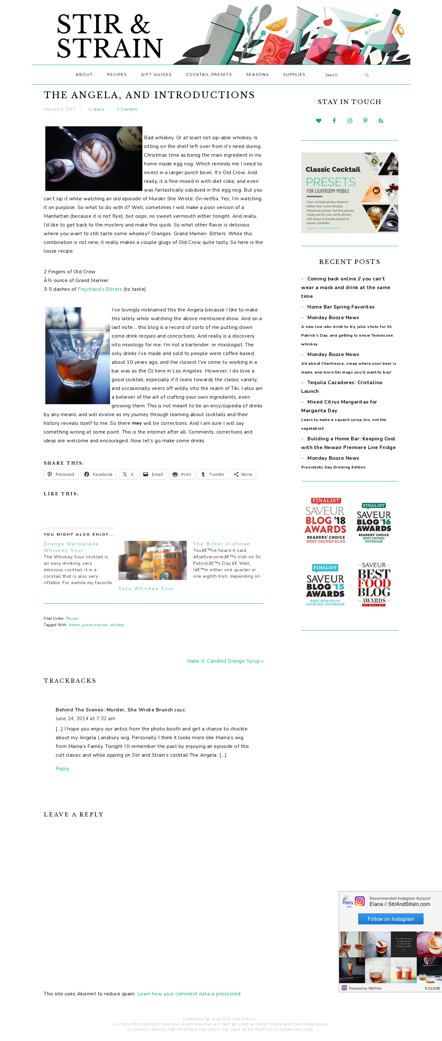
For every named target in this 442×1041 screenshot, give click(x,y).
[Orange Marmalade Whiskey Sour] (81, 563)
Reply (63, 768)
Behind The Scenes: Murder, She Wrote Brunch (114, 710)
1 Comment (127, 109)
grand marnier (95, 625)
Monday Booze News (348, 363)
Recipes (72, 618)
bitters (74, 625)
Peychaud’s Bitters (100, 289)
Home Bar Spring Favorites (341, 307)
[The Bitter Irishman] (230, 560)
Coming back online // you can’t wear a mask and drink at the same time (346, 288)
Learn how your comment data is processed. (189, 994)
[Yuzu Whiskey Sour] (152, 560)
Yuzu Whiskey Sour (146, 588)
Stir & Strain (110, 37)
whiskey (117, 625)
